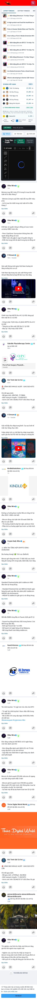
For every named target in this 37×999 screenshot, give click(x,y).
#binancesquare (7, 720)
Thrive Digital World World (17, 804)
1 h (8, 417)
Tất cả (7, 134)
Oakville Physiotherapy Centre (18, 344)
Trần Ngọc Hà (13, 96)
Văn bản (19, 134)
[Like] (18, 213)
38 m (8, 348)
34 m (8, 311)
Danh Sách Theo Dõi (30, 141)
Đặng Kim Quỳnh (14, 103)
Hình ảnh (32, 134)
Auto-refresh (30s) (22, 120)
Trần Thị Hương (14, 88)
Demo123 (12, 116)
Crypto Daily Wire (13, 541)
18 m (8, 258)
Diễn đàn (13, 120)
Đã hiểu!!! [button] (18, 996)
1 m (8, 188)
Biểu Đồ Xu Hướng (21, 141)
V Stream (10, 255)
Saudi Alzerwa (12, 645)
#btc (23, 720)
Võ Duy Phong (13, 99)
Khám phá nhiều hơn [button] (10, 991)
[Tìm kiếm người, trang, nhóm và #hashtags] (33, 3)
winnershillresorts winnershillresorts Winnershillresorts (21, 895)
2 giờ (8, 650)
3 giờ (8, 862)
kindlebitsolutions (14, 468)
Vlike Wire (11, 186)
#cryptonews (17, 720)
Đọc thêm (5, 208)
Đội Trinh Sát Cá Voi (15, 380)
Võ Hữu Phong (13, 92)
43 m (8, 382)
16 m (8, 223)
